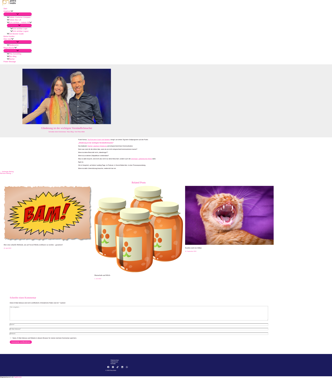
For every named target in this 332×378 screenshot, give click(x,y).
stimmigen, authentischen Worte (141, 159)
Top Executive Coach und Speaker (99, 139)
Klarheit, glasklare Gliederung (97, 146)
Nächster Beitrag (6, 173)
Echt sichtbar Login (20, 29)
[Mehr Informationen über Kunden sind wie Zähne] (229, 244)
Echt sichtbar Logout (20, 31)
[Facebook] (108, 367)
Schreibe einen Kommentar (57, 132)
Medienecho (14, 45)
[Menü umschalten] (17, 14)
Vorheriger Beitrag (7, 171)
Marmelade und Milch (102, 275)
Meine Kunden (9, 36)
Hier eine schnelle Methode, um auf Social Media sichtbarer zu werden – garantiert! (33, 245)
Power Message (9, 62)
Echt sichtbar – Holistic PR (19, 22)
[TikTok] (118, 367)
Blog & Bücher (8, 48)
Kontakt (113, 363)
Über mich (7, 39)
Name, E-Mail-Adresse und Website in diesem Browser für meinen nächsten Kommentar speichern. (45, 338)
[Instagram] (113, 367)
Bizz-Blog (12, 56)
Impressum (114, 362)
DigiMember (18, 377)
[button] (12, 11)
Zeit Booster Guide (16, 34)
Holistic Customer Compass (19, 17)
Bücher (12, 59)
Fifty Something (15, 54)
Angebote (7, 11)
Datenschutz (115, 360)
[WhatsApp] (127, 367)
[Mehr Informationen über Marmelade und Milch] (138, 272)
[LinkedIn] (122, 367)
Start (5, 9)
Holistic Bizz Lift (15, 20)
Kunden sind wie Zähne (193, 248)
